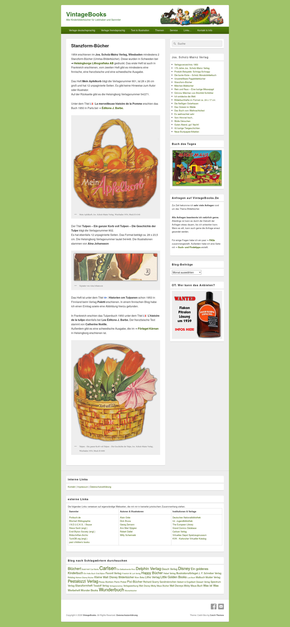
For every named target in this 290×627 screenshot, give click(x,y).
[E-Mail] (221, 606)
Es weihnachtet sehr (184, 114)
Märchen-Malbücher (184, 85)
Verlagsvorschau (116, 586)
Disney (184, 568)
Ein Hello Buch (89, 573)
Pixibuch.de (75, 517)
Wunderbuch (111, 589)
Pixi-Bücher (134, 581)
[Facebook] (213, 606)
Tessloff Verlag (101, 585)
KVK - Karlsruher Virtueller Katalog (189, 538)
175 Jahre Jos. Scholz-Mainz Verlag (191, 68)
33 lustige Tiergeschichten (187, 128)
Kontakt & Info (204, 30)
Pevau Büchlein (106, 581)
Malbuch (200, 577)
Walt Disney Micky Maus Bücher (154, 585)
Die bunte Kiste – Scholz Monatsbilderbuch (195, 75)
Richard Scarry (151, 581)
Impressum (82, 486)
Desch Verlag (169, 569)
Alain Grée (125, 517)
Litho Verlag (152, 577)
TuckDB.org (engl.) (78, 538)
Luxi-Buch (191, 577)
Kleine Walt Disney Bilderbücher (114, 577)
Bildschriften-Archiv (78, 535)
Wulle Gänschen (182, 121)
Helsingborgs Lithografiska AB (94, 63)
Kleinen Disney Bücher (85, 577)
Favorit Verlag (113, 573)
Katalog (71, 577)
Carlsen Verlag (180, 531)
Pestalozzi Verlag (83, 581)
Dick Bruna (125, 520)
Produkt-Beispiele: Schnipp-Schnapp (192, 71)
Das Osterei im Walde (185, 107)
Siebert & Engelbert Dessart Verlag (193, 581)
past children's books (79, 542)
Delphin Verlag (148, 568)
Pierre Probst (120, 581)
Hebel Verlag (169, 573)
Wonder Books (89, 590)
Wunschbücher (131, 590)
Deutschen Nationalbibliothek (187, 517)
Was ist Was (211, 585)
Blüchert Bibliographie (79, 520)
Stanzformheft (84, 585)
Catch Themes (217, 615)
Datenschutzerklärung (100, 486)
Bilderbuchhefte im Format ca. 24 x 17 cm (194, 99)
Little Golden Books (173, 577)
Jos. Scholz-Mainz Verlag (190, 57)
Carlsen (107, 567)
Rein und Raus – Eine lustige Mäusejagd (194, 89)
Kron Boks (139, 577)
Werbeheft (74, 590)
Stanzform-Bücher (183, 82)
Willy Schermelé (128, 535)
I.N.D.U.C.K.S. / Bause (80, 524)
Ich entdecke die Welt (185, 96)
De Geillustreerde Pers (126, 569)
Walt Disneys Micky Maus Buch (186, 585)
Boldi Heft (86, 569)
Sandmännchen (168, 581)
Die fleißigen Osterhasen (186, 103)
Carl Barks (94, 569)
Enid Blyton (100, 573)
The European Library (183, 524)
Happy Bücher (152, 572)
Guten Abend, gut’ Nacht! (186, 124)
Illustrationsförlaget (187, 573)
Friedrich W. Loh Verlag (131, 573)
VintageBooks (86, 14)
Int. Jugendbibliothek (183, 520)
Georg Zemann (127, 524)
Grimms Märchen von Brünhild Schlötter (193, 92)
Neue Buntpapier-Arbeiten (186, 131)
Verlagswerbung (130, 585)
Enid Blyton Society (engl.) (82, 531)
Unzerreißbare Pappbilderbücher (189, 78)
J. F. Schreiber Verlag (210, 573)
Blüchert (74, 568)
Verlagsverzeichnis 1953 (186, 64)
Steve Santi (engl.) (78, 528)
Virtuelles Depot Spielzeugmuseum (190, 535)
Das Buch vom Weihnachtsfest (189, 110)
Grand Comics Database (184, 528)
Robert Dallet (126, 531)
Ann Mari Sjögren (128, 528)
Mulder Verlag (213, 577)
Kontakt (71, 486)
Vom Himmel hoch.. (184, 117)
